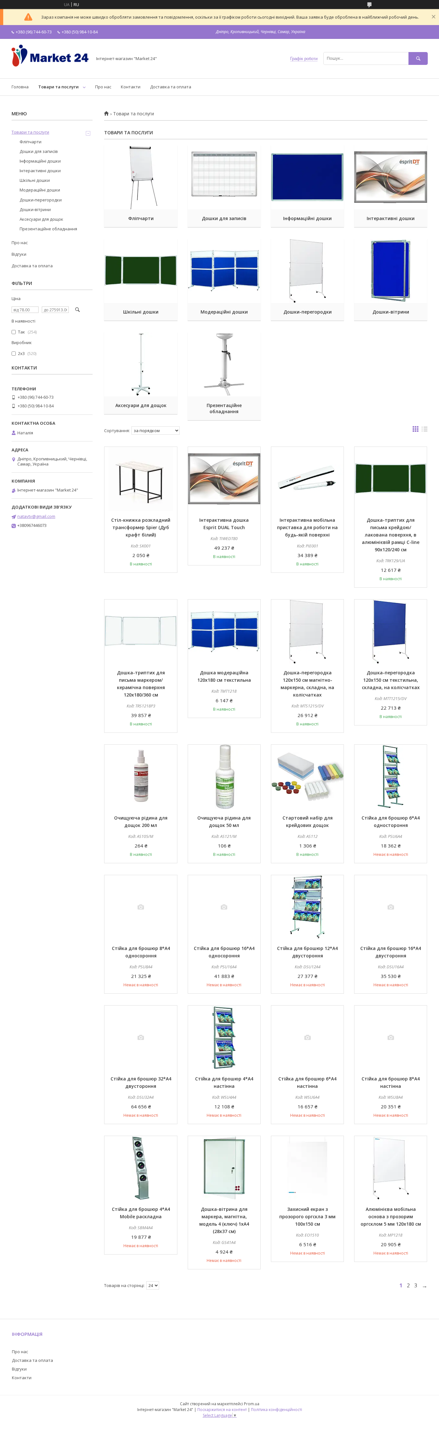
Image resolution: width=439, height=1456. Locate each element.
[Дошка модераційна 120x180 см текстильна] (224, 631)
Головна (20, 87)
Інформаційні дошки (307, 218)
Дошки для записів (224, 218)
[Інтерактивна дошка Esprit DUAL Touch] (224, 479)
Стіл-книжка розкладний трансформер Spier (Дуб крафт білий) (140, 527)
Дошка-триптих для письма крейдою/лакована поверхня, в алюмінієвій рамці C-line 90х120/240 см (390, 535)
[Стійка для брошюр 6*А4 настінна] (307, 1038)
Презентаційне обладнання (224, 408)
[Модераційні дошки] (224, 271)
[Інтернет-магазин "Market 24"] (50, 70)
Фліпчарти (141, 218)
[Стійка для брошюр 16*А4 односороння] (224, 907)
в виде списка (424, 430)
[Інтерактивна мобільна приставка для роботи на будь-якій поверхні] (307, 479)
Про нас (103, 87)
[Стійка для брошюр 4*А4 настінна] (224, 1038)
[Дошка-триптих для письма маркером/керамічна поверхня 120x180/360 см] (140, 631)
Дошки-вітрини (390, 312)
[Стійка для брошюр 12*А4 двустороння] (307, 907)
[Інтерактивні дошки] (390, 177)
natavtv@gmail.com (36, 516)
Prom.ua (251, 1404)
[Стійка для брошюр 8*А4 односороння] (140, 907)
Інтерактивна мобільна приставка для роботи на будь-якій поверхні (307, 527)
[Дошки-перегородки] (307, 271)
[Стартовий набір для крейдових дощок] (307, 777)
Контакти (130, 87)
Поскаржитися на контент (222, 1409)
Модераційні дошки (224, 312)
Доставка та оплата (170, 87)
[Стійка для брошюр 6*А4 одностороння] (390, 777)
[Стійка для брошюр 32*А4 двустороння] (140, 1038)
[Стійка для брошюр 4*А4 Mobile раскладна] (140, 1168)
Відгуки (19, 254)
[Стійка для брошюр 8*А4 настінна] (390, 1038)
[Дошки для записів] (224, 177)
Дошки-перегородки (307, 312)
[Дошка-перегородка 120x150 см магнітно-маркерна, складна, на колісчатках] (307, 631)
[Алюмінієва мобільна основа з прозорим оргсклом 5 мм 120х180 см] (390, 1168)
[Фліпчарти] (140, 177)
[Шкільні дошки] (140, 271)
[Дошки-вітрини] (390, 271)
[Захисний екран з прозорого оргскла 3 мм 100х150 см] (307, 1168)
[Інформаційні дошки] (307, 177)
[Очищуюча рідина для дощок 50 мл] (224, 777)
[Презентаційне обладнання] (224, 364)
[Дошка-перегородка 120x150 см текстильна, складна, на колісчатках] (390, 631)
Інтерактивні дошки (391, 218)
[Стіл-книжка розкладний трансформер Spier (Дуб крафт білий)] (140, 479)
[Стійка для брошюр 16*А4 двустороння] (390, 907)
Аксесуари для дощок (140, 405)
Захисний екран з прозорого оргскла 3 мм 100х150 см (307, 1216)
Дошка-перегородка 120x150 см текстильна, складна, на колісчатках (391, 680)
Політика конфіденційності (276, 1409)
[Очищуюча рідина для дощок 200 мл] (140, 777)
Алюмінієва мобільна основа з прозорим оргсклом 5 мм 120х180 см (391, 1216)
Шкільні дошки (140, 312)
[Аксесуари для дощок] (140, 364)
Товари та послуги (58, 87)
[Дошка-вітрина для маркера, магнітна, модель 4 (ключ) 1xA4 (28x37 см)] (224, 1168)
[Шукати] (418, 58)
